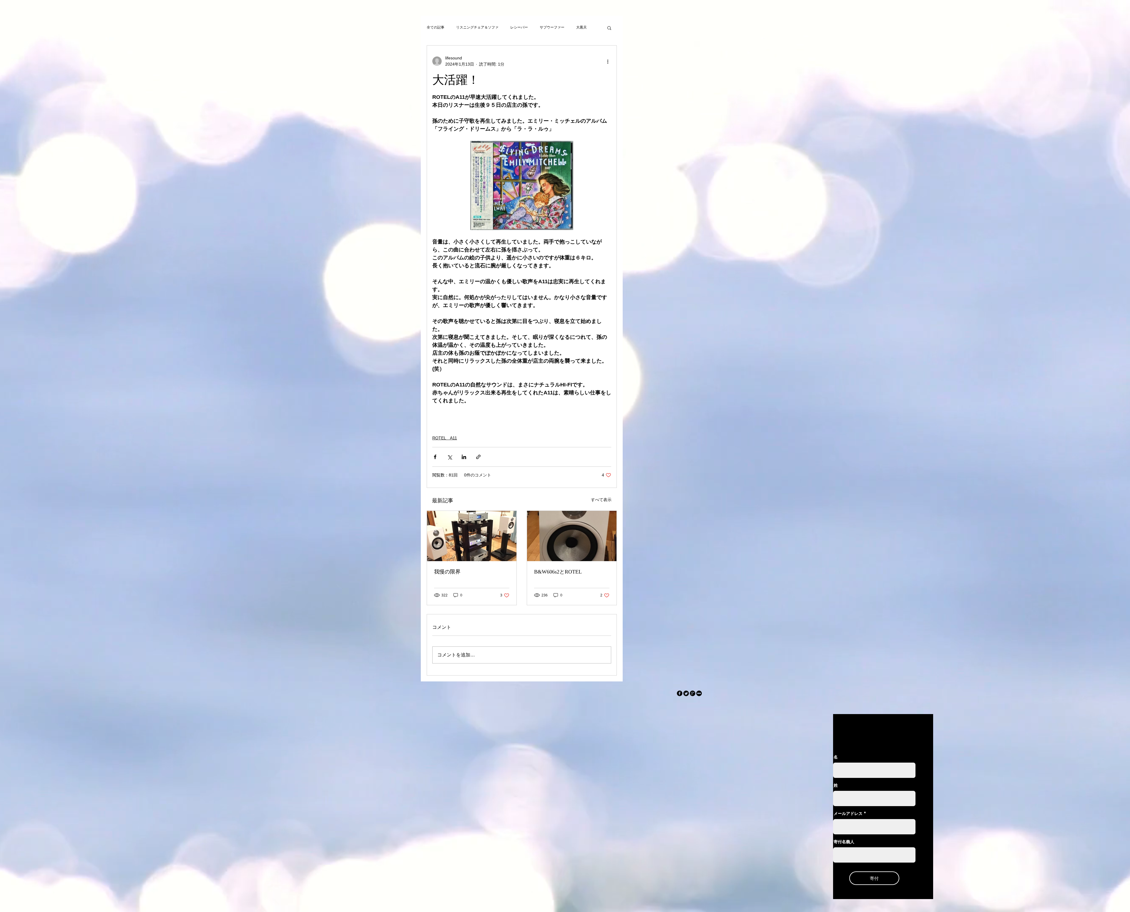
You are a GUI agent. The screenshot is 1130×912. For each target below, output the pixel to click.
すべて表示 (601, 499)
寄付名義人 (844, 842)
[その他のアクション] (607, 61)
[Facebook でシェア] (435, 457)
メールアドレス (848, 813)
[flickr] (699, 693)
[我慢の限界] (471, 536)
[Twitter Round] (686, 693)
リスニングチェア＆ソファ (477, 27)
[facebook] (679, 693)
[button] (609, 27)
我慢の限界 (447, 572)
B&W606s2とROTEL (558, 572)
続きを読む (585, 27)
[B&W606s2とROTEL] (571, 536)
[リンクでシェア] (478, 457)
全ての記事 (435, 27)
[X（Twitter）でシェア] (449, 457)
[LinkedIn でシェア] (464, 457)
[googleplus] (692, 693)
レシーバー (519, 27)
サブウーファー (552, 27)
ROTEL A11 (444, 438)
